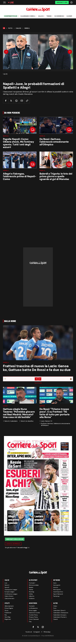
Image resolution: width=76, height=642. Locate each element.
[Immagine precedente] (6, 52)
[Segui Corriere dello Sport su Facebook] (33, 627)
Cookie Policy (33, 615)
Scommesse (59, 16)
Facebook (29, 632)
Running (31, 592)
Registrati (8, 619)
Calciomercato (9, 598)
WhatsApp (47, 632)
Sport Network (58, 594)
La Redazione (33, 608)
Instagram (36, 632)
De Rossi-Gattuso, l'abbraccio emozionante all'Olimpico (55, 424)
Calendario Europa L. (60, 615)
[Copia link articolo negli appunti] (27, 100)
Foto (10, 28)
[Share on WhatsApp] (16, 100)
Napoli (6, 136)
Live (12, 2)
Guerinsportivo (58, 592)
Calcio (41, 16)
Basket (31, 587)
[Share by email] (21, 100)
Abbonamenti (9, 606)
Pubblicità (8, 613)
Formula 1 (32, 583)
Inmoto (55, 587)
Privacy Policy (33, 617)
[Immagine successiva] (70, 52)
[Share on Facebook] (5, 100)
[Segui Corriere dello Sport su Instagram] (43, 627)
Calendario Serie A (27, 16)
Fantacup (56, 596)
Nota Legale (33, 610)
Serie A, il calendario (11, 421)
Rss (6, 615)
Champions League (11, 589)
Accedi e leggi (23, 547)
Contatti (32, 606)
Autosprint (56, 585)
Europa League (9, 592)
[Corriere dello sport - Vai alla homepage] (38, 9)
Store (6, 610)
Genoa (42, 406)
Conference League (11, 594)
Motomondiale (34, 585)
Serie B (7, 587)
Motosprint (57, 589)
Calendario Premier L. (60, 617)
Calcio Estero (9, 596)
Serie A (26, 28)
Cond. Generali (34, 619)
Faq (30, 621)
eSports (31, 596)
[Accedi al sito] (71, 2)
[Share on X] (11, 100)
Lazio (5, 406)
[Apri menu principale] (4, 2)
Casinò (69, 16)
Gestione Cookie (34, 613)
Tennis (49, 16)
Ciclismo (32, 598)
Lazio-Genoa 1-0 (46, 421)
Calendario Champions (60, 613)
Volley (31, 594)
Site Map (7, 617)
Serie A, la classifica (27, 421)
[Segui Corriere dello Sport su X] (38, 627)
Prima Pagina (9, 608)
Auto (55, 583)
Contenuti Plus (10, 16)
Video (55, 606)
